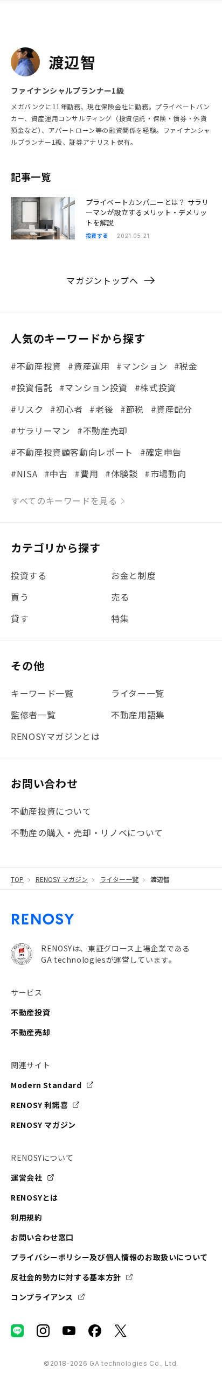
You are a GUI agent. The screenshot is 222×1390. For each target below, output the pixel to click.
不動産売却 (30, 1032)
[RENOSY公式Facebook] (94, 1330)
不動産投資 (30, 1012)
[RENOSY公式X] (120, 1330)
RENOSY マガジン (62, 879)
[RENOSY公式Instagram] (43, 1330)
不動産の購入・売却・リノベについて (87, 832)
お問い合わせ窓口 (42, 1237)
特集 (120, 618)
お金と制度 (133, 575)
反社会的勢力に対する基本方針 (66, 1277)
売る (120, 596)
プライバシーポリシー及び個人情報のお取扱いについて (109, 1257)
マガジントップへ (102, 280)
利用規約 (27, 1217)
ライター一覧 (119, 879)
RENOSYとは (34, 1197)
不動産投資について (51, 811)
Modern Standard (46, 1084)
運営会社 (27, 1177)
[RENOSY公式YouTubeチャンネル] (69, 1330)
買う (20, 596)
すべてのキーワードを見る (64, 500)
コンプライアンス (42, 1297)
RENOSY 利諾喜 (39, 1104)
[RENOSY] (43, 923)
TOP (17, 879)
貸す (20, 618)
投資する (29, 575)
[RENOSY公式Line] (17, 1330)
